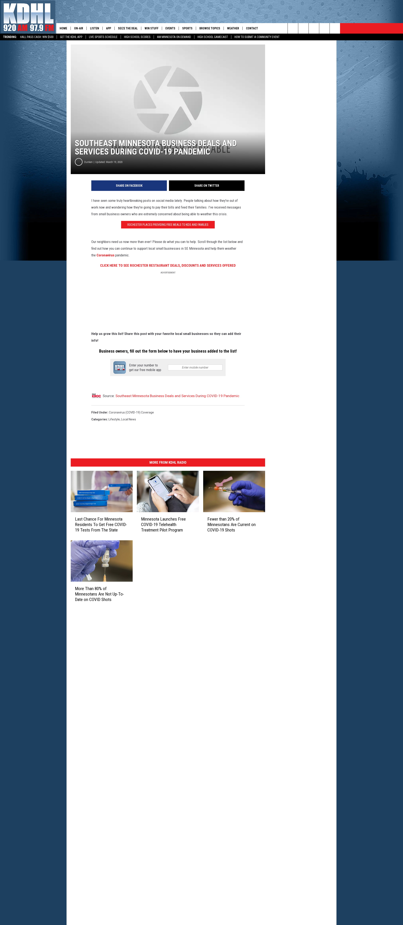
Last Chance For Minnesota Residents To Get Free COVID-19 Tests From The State (101, 524)
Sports (187, 28)
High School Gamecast (213, 37)
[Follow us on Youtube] (335, 28)
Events (170, 28)
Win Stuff (151, 28)
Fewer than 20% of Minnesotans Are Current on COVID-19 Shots (231, 524)
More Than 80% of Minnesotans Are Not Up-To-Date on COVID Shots (99, 594)
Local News (128, 419)
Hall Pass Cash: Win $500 (37, 37)
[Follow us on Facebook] (314, 28)
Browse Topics (209, 28)
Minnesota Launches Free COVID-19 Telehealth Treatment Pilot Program (163, 524)
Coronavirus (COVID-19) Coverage (131, 412)
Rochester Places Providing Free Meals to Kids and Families (167, 224)
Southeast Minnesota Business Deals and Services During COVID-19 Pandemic (177, 396)
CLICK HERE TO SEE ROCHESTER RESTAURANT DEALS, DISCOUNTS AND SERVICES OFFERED (168, 265)
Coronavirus (105, 255)
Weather (233, 28)
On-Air (78, 28)
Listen (94, 28)
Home (63, 28)
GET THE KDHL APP (71, 37)
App (108, 28)
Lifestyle (114, 419)
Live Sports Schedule (103, 37)
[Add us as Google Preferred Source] (303, 28)
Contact (252, 28)
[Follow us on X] (324, 28)
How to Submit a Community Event (257, 37)
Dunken (88, 162)
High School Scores (137, 37)
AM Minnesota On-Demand (174, 37)
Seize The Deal (128, 28)
